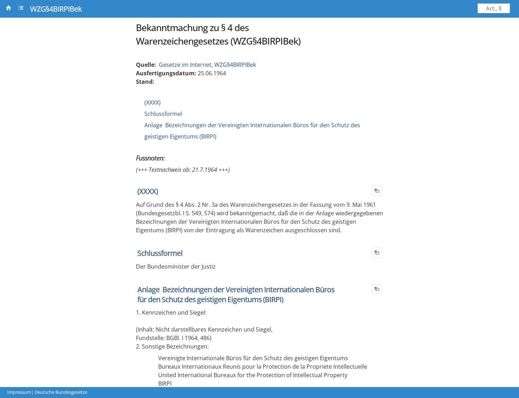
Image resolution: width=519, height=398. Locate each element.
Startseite (8, 8)
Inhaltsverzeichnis (21, 8)
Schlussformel (163, 114)
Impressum (19, 392)
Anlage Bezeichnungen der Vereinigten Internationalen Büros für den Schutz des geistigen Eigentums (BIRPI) (235, 294)
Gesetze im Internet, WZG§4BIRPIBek (207, 65)
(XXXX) (152, 102)
